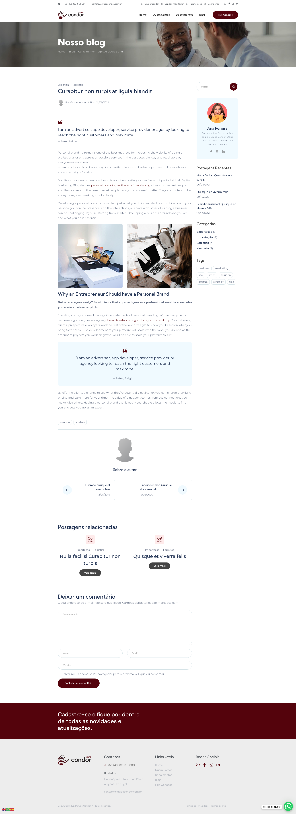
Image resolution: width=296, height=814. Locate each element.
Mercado (77, 84)
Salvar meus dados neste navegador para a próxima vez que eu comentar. (113, 674)
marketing (221, 268)
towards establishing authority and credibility (138, 320)
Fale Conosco (225, 14)
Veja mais (90, 572)
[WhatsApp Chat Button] (288, 806)
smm (212, 275)
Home (143, 14)
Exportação (83, 549)
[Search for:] (217, 86)
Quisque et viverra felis (159, 556)
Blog (202, 14)
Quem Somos (161, 14)
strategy (218, 281)
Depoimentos (184, 14)
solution (65, 422)
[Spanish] (12, 809)
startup (80, 422)
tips (231, 281)
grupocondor (78, 102)
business (204, 268)
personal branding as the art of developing (120, 185)
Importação (152, 549)
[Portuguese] (8, 809)
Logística (63, 84)
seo (201, 275)
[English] (4, 809)
